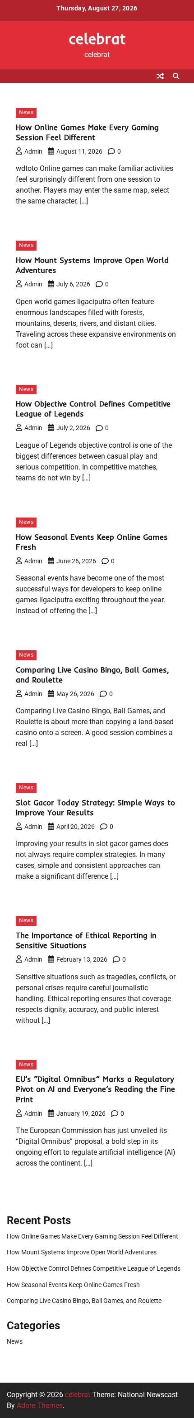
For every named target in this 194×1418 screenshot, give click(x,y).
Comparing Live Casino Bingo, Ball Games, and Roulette (84, 1300)
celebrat (97, 38)
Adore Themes (40, 1405)
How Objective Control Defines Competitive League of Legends (93, 1268)
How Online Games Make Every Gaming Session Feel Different (87, 132)
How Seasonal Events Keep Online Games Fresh (73, 1284)
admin (33, 151)
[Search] (176, 76)
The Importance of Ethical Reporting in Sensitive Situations (86, 940)
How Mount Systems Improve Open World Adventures (82, 1252)
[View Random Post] (160, 76)
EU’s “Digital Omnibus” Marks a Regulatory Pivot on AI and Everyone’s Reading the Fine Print (95, 1088)
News (26, 112)
